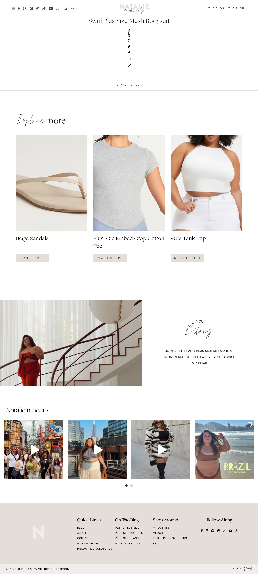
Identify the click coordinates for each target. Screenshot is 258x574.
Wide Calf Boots (127, 543)
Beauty (158, 543)
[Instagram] (59, 474)
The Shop (236, 8)
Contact (83, 538)
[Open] (33, 449)
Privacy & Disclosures (94, 548)
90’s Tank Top (188, 239)
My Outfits (161, 527)
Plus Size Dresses (129, 533)
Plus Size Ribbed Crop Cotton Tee (128, 242)
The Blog (216, 8)
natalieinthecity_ (29, 410)
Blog (81, 527)
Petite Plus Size (127, 527)
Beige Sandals (32, 239)
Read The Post (32, 258)
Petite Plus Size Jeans (170, 538)
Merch (158, 533)
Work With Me (87, 543)
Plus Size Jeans (127, 538)
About (81, 533)
